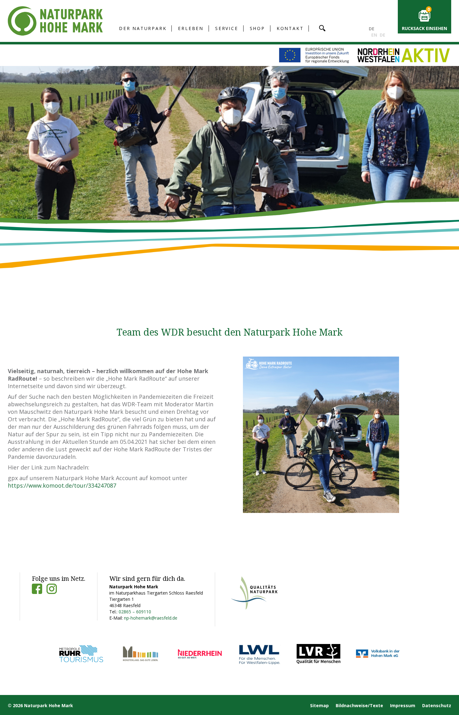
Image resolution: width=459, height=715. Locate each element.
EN (374, 35)
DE (371, 29)
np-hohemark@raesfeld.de (150, 618)
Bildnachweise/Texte (359, 705)
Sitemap (319, 705)
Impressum (402, 705)
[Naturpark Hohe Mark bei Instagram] (52, 589)
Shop (257, 28)
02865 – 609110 (135, 612)
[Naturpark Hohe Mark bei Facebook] (37, 589)
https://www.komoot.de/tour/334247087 (62, 485)
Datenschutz (436, 705)
